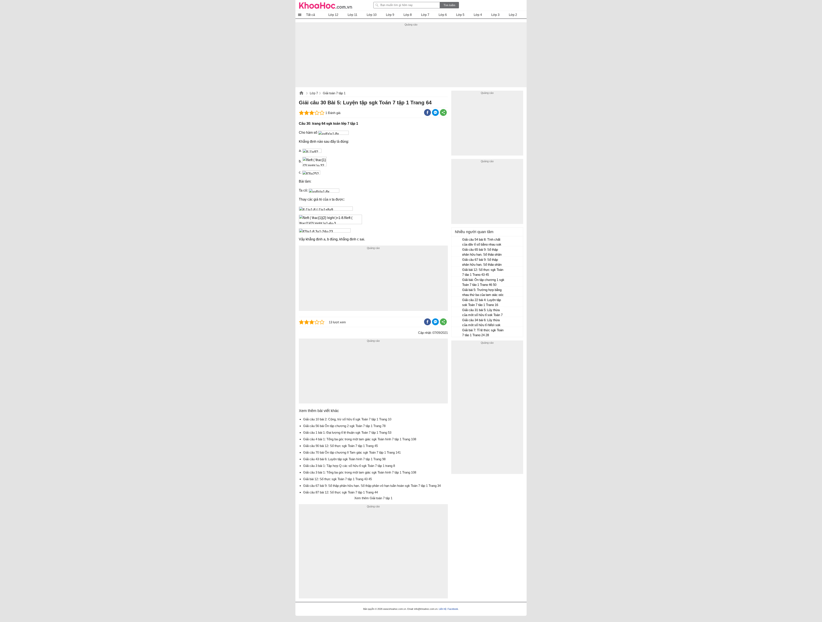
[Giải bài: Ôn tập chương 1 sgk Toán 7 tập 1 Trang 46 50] (457, 281)
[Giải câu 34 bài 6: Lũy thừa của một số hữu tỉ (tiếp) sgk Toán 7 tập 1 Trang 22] (457, 322)
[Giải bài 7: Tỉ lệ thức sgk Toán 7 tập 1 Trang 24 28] (457, 332)
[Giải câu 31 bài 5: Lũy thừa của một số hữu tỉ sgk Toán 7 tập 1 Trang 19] (457, 312)
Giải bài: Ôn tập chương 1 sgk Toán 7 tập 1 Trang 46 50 (483, 282)
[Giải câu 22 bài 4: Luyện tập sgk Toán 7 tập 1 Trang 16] (457, 301)
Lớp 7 (314, 93)
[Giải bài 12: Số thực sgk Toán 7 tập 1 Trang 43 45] (457, 271)
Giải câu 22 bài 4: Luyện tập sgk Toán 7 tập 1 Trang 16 (481, 302)
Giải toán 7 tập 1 (334, 93)
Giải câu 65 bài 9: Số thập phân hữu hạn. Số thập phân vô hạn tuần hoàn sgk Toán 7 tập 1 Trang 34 (482, 252)
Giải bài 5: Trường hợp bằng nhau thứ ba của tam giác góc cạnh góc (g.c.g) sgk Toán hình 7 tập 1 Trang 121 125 (483, 293)
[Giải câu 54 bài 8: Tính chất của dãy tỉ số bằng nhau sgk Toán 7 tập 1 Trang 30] (457, 241)
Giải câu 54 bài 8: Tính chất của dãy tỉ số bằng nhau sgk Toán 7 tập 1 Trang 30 (481, 242)
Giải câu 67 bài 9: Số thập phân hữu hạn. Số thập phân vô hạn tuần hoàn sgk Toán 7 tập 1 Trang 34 (482, 262)
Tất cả (310, 14)
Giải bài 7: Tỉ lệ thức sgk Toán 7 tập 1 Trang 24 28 (482, 332)
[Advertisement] (411, 57)
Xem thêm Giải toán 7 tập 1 (373, 498)
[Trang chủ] (325, 5)
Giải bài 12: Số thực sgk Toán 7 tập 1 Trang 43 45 (482, 272)
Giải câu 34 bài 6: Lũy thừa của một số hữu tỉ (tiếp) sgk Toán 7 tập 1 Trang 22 (481, 323)
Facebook (453, 609)
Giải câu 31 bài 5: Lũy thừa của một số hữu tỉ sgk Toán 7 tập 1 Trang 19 (482, 313)
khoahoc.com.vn (301, 93)
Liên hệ (442, 609)
